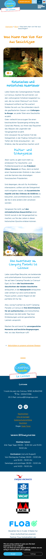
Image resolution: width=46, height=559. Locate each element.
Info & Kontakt (23, 417)
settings (27, 550)
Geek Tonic (26, 426)
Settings (33, 554)
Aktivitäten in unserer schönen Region (24, 345)
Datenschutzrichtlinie (23, 420)
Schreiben (39, 1)
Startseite (9, 27)
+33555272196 (34, 1)
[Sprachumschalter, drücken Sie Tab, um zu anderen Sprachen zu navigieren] (44, 2)
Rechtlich (23, 423)
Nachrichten (23, 414)
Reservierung (25, 1)
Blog (16, 27)
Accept (13, 554)
